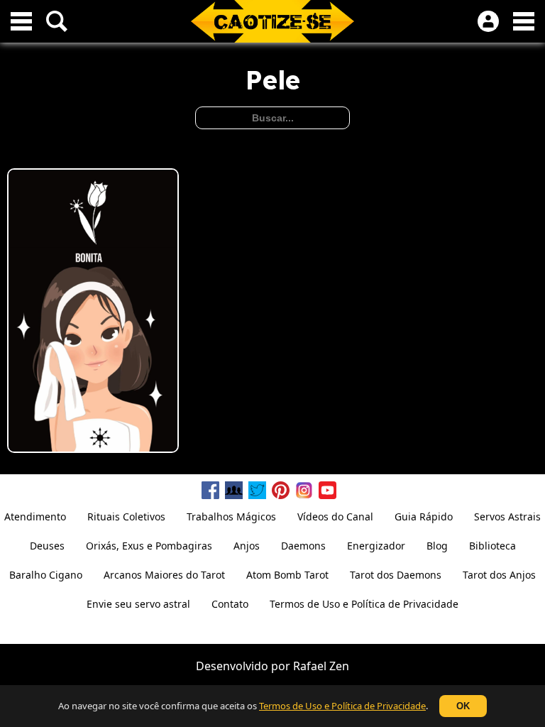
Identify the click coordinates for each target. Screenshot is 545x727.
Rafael (309, 666)
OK (463, 706)
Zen (339, 666)
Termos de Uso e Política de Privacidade (342, 705)
